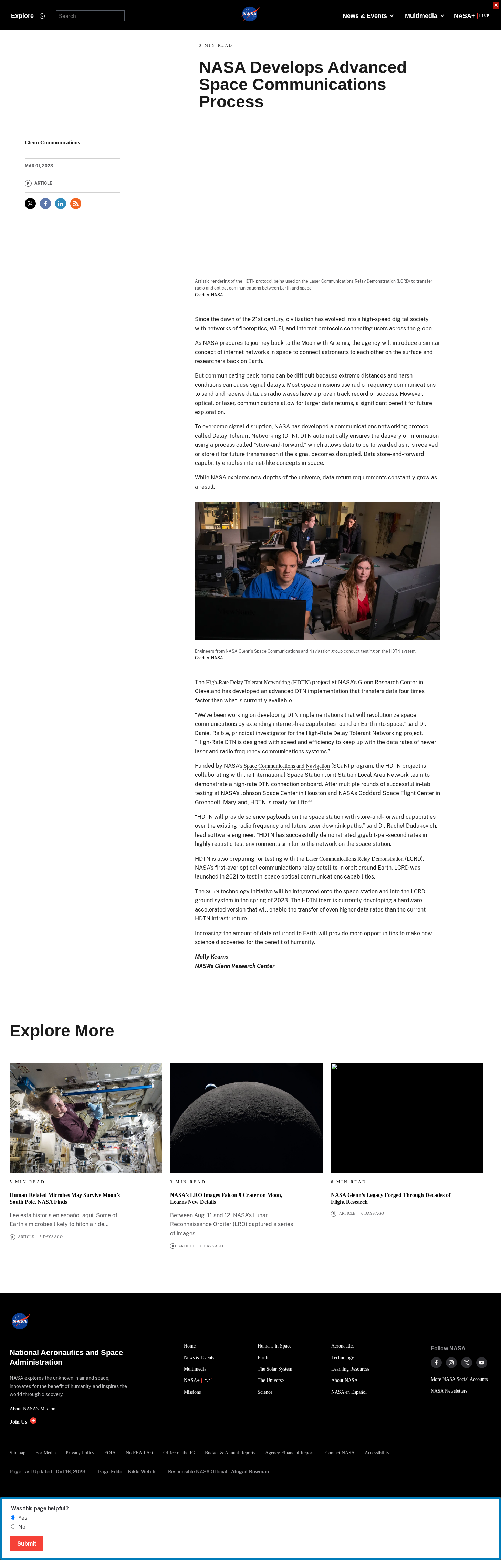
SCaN (212, 891)
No (21, 1527)
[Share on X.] (30, 203)
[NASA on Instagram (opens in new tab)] (451, 1362)
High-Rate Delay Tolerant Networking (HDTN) (258, 682)
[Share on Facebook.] (45, 203)
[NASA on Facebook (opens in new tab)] (436, 1362)
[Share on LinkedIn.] (60, 203)
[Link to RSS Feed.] (75, 203)
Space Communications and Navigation (287, 766)
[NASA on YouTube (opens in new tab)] (481, 1362)
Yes (22, 1518)
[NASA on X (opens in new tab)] (466, 1362)
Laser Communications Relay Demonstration (355, 859)
